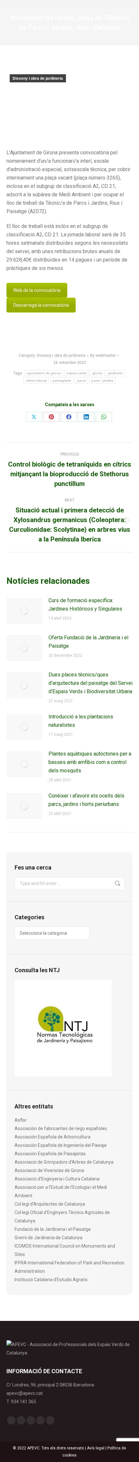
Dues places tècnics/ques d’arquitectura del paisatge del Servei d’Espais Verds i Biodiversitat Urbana (90, 683)
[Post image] (24, 611)
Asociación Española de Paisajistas (50, 1153)
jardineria (115, 373)
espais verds (77, 373)
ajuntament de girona (44, 373)
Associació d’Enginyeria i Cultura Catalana (57, 1178)
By (103, 355)
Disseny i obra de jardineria (38, 78)
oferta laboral (36, 380)
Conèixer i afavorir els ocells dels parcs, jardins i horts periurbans (86, 800)
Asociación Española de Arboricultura (53, 1136)
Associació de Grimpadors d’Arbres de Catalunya (64, 1162)
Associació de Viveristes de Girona (49, 1170)
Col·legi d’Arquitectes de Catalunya (50, 1204)
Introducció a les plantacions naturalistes (80, 721)
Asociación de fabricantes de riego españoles (61, 1128)
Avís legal (95, 1448)
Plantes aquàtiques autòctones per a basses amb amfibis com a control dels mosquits (89, 762)
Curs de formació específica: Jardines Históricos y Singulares (85, 604)
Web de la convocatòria (36, 290)
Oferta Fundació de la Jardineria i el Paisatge (88, 641)
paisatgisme (61, 380)
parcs (81, 380)
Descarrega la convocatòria (41, 305)
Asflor (21, 1120)
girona (97, 373)
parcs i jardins (102, 380)
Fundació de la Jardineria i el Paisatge (53, 1229)
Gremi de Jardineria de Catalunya (48, 1237)
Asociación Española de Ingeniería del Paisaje (61, 1145)
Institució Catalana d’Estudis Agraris (51, 1279)
